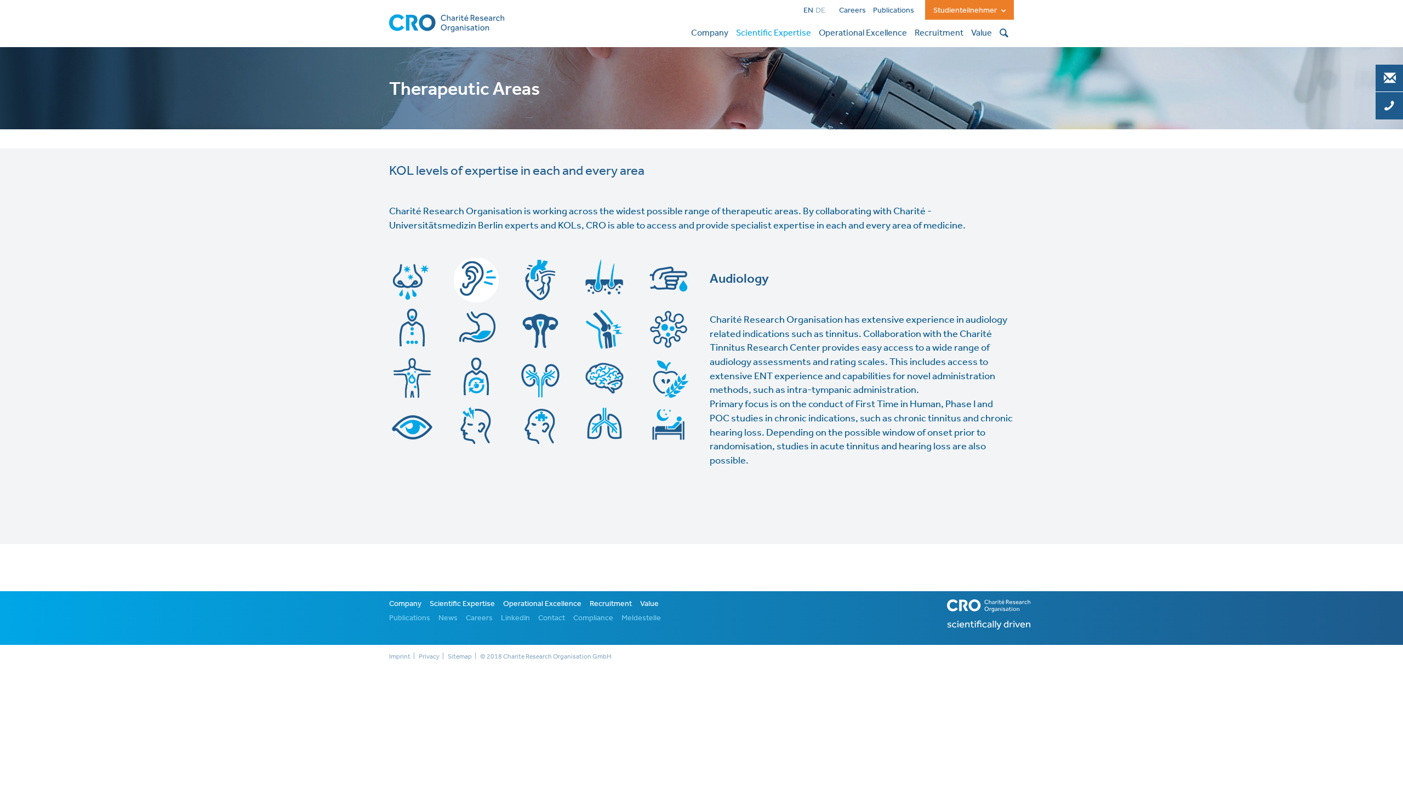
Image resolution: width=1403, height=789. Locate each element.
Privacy (429, 656)
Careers (852, 10)
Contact (551, 617)
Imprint (399, 656)
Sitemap (460, 656)
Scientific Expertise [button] (773, 32)
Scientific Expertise (462, 603)
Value (649, 603)
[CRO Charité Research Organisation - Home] (446, 21)
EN (808, 10)
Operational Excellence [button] (863, 32)
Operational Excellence (542, 603)
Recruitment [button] (939, 32)
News (448, 617)
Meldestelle (641, 617)
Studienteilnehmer (966, 10)
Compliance (593, 617)
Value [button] (981, 32)
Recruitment (611, 603)
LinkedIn (515, 617)
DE (820, 10)
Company (405, 603)
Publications (893, 10)
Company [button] (709, 32)
